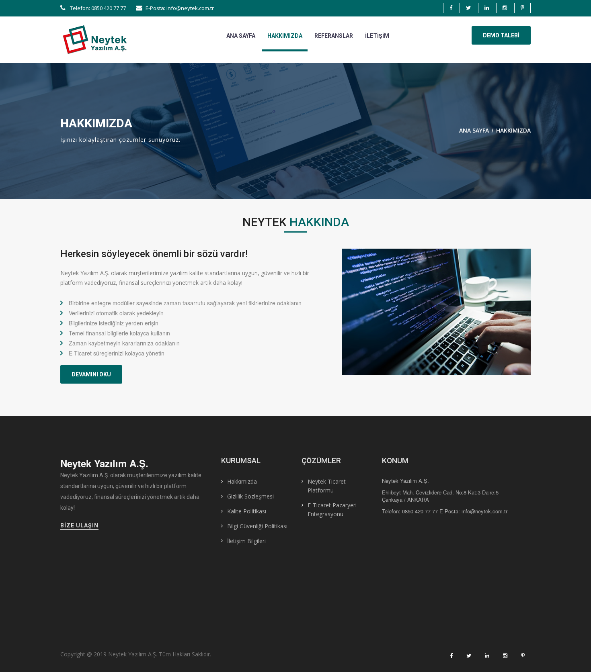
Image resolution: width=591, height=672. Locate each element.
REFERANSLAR (333, 36)
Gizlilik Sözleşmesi (250, 496)
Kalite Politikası (246, 511)
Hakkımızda (242, 481)
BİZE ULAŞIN (79, 525)
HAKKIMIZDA (284, 36)
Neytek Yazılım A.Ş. (104, 463)
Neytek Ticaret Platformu (327, 486)
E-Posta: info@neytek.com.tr (180, 8)
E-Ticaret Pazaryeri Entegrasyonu (332, 509)
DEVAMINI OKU (91, 374)
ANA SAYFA (240, 36)
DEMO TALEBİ (501, 35)
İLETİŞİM (377, 36)
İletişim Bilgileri (246, 541)
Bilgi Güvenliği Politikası (257, 526)
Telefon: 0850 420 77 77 (97, 8)
